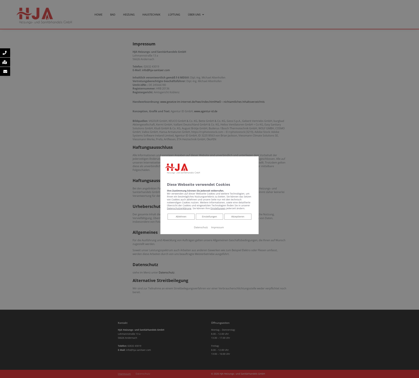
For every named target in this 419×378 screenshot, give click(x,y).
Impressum (217, 227)
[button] (5, 52)
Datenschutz (201, 227)
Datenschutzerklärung (179, 208)
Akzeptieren (237, 216)
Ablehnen (181, 216)
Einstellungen (209, 216)
